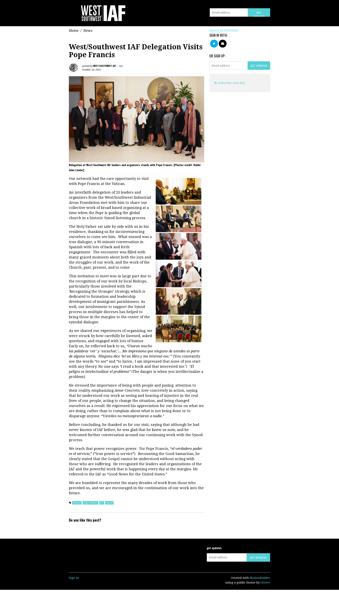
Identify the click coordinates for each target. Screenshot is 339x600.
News (87, 30)
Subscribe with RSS (231, 83)
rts (101, 503)
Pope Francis (90, 503)
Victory (77, 503)
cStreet (265, 582)
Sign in (74, 578)
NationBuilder (260, 578)
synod (109, 503)
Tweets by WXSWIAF (224, 30)
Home (73, 30)
